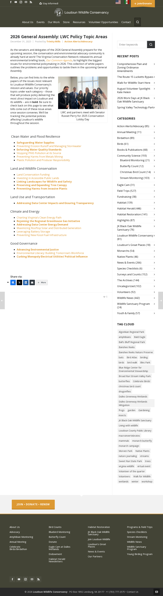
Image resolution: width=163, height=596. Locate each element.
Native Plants (125, 256)
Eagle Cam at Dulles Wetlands (59, 548)
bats (121, 357)
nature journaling (128, 456)
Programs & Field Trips (139, 527)
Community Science (128, 155)
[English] (118, 2)
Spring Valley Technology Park (135, 107)
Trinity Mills (53, 41)
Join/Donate (144, 3)
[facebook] (11, 1)
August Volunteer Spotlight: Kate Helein (133, 90)
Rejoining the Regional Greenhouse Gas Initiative (48, 221)
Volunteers (123, 292)
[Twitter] (19, 282)
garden (131, 410)
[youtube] (16, 1)
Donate (53, 541)
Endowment (55, 554)
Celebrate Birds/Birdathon (18, 548)
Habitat (121, 202)
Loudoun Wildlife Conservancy (135, 235)
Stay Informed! (50, 3)
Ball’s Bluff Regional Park (132, 342)
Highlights (123, 220)
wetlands (123, 481)
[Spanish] (127, 2)
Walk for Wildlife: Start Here (133, 83)
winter (135, 481)
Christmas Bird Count (133, 172)
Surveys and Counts (129, 274)
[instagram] (21, 1)
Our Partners (95, 556)
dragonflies (125, 391)
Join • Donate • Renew (33, 504)
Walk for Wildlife (142, 476)
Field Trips (123, 191)
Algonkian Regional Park (131, 331)
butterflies (124, 381)
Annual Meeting (126, 132)
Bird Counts (55, 527)
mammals (124, 440)
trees (148, 461)
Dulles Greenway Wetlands (133, 396)
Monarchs (123, 251)
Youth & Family (126, 313)
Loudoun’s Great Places (97, 545)
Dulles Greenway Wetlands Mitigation (133, 403)
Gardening (144, 410)
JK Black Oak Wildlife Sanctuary (135, 420)
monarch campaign (129, 445)
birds (121, 362)
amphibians (125, 337)
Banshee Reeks (127, 347)
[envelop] (26, 1)
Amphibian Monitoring (21, 536)
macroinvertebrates (129, 435)
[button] (151, 44)
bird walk (132, 362)
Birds (120, 144)
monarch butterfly (142, 440)
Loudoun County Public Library (135, 430)
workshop (147, 481)
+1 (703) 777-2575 (115, 591)
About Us (15, 527)
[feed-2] (31, 1)
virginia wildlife (126, 466)
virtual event (143, 466)
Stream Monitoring (131, 178)
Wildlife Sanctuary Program (133, 304)
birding (144, 357)
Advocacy (15, 531)
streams (144, 456)
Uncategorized (126, 286)
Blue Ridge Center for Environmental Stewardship (133, 369)
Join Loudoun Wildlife (99, 539)
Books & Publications (129, 150)
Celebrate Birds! (141, 381)
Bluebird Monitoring (132, 160)
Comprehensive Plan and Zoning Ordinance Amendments (132, 67)
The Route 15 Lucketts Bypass (135, 77)
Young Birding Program (139, 554)
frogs (121, 410)
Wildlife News (125, 298)
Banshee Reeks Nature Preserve (136, 352)
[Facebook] (13, 282)
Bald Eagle (139, 337)
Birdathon (123, 138)
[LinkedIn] (25, 282)
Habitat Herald (126, 208)
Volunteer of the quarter (132, 471)
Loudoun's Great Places (131, 245)
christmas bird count (130, 386)
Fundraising (124, 196)
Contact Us (132, 591)
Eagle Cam (123, 185)
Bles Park (145, 362)
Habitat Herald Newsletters (57, 560)
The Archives (125, 280)
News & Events (126, 262)
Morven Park (125, 450)
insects (122, 415)
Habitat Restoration (129, 214)
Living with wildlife (128, 425)
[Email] (32, 282)
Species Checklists (128, 268)
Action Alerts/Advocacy (78, 41)
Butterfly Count (129, 166)
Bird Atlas (132, 357)
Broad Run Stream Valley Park (135, 376)
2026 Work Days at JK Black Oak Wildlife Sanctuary (133, 99)
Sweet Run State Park (130, 461)
